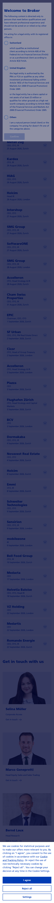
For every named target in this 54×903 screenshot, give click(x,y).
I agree (27, 880)
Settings (27, 896)
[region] (27, 872)
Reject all (27, 888)
